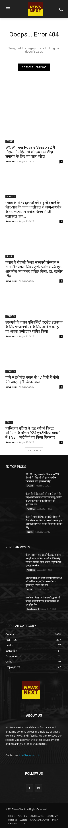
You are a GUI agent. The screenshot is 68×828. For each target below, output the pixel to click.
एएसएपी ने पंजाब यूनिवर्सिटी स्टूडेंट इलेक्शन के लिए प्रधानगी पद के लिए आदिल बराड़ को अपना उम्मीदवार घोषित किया (34, 327)
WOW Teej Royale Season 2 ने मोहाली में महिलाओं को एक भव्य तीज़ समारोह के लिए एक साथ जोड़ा (30, 152)
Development (33, 609)
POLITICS (11, 196)
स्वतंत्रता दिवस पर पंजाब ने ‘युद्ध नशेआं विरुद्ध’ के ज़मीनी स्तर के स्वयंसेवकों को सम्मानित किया (43, 601)
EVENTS (10, 141)
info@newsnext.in (29, 755)
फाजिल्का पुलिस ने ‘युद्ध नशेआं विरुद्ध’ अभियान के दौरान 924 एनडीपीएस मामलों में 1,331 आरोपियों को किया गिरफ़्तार (32, 432)
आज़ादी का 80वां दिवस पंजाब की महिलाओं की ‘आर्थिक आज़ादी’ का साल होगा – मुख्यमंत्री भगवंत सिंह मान (44, 581)
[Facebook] (29, 788)
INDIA (29, 589)
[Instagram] (38, 788)
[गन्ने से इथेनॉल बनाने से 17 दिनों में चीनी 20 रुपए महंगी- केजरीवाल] (34, 358)
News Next (11, 161)
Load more (32, 450)
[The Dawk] (31, 690)
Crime (9, 422)
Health (10, 256)
